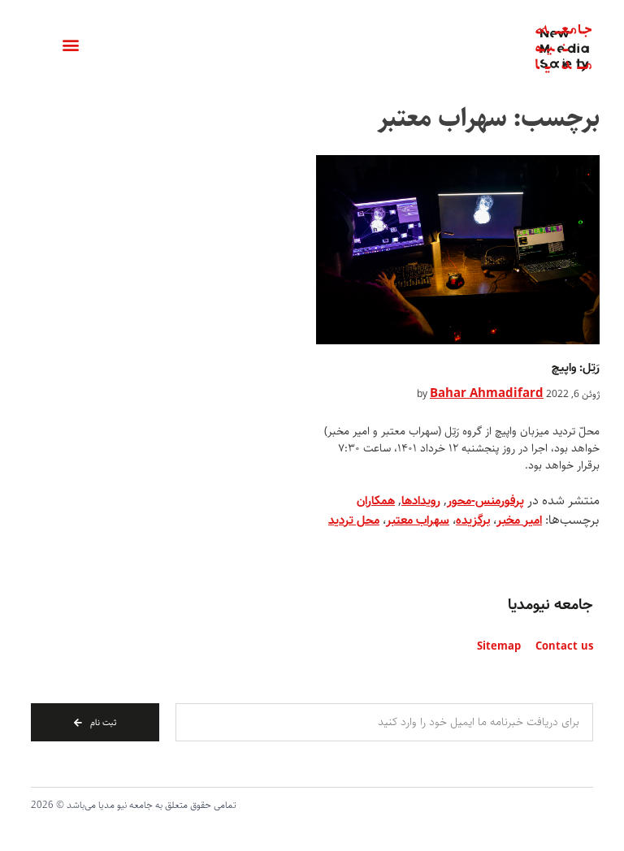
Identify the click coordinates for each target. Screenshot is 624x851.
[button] (70, 45)
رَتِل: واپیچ (576, 368)
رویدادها (420, 501)
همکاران (376, 501)
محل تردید (353, 520)
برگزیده (473, 520)
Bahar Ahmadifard (487, 394)
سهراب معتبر (417, 520)
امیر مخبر (519, 520)
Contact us (564, 646)
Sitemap (499, 646)
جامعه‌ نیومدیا (550, 605)
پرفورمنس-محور (485, 501)
